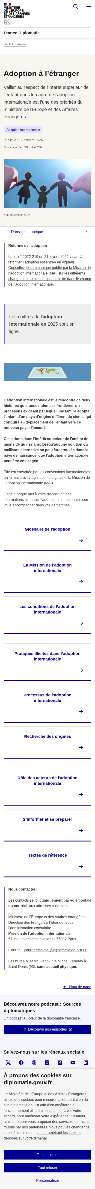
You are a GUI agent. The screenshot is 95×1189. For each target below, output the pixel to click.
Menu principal (88, 6)
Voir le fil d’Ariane (15, 44)
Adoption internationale (23, 129)
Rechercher (75, 6)
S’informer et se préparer (47, 819)
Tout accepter (48, 1155)
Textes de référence (47, 855)
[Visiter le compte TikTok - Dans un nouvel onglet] (60, 1062)
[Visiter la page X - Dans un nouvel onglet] (8, 1062)
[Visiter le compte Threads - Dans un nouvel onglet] (34, 1062)
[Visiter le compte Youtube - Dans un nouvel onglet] (72, 1062)
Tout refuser (47, 1168)
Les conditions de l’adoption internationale (47, 609)
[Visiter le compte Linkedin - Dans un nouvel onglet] (85, 1062)
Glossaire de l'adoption (47, 529)
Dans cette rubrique (27, 232)
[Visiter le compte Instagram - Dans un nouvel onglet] (47, 1062)
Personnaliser (47, 1181)
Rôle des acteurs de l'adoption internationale (47, 781)
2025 (53, 324)
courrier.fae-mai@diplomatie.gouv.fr (53, 950)
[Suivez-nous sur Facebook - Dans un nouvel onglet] (21, 1062)
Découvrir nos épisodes (47, 1029)
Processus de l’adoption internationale (47, 698)
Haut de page (79, 987)
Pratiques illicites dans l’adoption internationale (47, 656)
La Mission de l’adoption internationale (47, 568)
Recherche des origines (47, 736)
